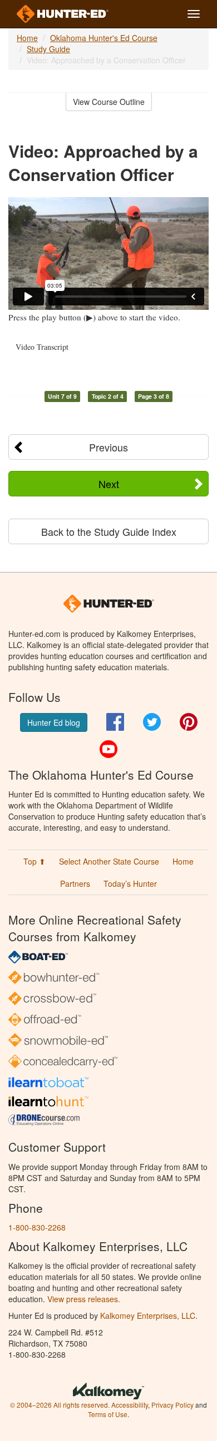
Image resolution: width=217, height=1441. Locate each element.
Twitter (152, 722)
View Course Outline (109, 101)
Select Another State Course (109, 861)
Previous (108, 447)
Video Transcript (42, 347)
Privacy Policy (172, 1404)
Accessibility (129, 1404)
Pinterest (189, 722)
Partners (75, 883)
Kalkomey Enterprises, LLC (147, 1315)
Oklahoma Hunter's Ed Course (103, 37)
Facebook (115, 722)
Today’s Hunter (130, 883)
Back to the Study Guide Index (108, 531)
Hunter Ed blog (53, 722)
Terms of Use (107, 1414)
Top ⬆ (34, 861)
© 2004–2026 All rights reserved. (60, 1404)
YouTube (108, 749)
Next (108, 483)
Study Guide (48, 48)
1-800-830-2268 (37, 1227)
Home (27, 37)
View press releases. (83, 1298)
